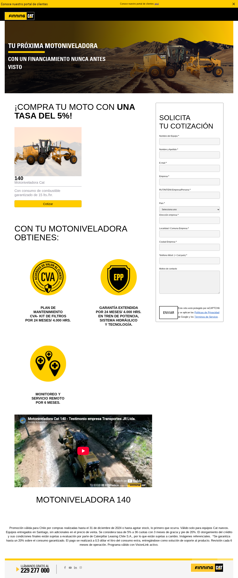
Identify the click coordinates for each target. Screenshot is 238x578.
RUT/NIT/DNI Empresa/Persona (175, 190)
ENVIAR (168, 312)
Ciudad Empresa (168, 242)
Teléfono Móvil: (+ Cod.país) (173, 255)
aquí (157, 3)
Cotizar (48, 204)
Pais (162, 203)
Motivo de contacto (168, 269)
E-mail (163, 163)
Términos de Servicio (206, 316)
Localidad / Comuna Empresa (174, 228)
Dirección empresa (169, 215)
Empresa (164, 176)
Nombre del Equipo (169, 136)
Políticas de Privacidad (206, 312)
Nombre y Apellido (168, 149)
